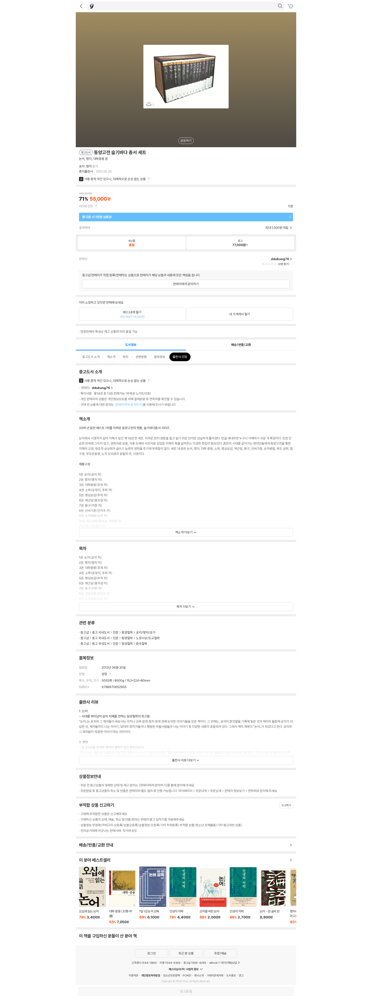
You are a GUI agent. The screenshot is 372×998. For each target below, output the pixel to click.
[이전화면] (81, 6)
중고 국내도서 (101, 632)
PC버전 (187, 975)
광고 (241, 975)
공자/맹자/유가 (145, 632)
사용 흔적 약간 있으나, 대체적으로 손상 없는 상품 (115, 179)
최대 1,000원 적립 (277, 228)
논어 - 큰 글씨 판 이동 (273, 896)
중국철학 (141, 644)
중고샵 (85, 632)
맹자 (89, 166)
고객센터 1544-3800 (144, 962)
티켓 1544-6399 (170, 962)
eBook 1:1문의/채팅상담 (223, 962)
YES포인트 (86, 206)
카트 (290, 6)
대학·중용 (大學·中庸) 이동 (122, 897)
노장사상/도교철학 (148, 638)
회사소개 (199, 975)
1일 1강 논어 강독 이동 (152, 895)
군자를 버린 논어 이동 (213, 896)
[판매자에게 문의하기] (129, 405)
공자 (82, 166)
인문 (115, 632)
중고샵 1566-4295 (194, 962)
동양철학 (127, 632)
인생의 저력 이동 (182, 895)
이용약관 (133, 975)
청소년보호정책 (171, 975)
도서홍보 (231, 975)
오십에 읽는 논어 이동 (92, 895)
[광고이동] (280, 6)
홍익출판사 (86, 171)
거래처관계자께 (215, 975)
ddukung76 (101, 388)
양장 (105, 674)
